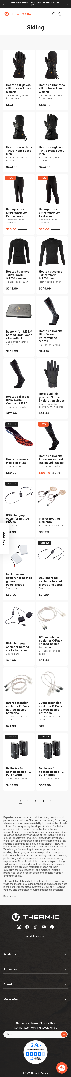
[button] (54, 14)
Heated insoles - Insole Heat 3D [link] (17, 461)
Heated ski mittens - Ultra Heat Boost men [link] (19, 150)
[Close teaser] (9, 522)
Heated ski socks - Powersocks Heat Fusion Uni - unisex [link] (51, 459)
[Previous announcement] (3, 4)
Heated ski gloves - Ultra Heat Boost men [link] (51, 150)
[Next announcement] (67, 4)
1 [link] (20, 801)
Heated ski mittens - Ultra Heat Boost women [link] (52, 88)
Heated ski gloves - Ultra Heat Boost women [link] (18, 88)
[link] (59, 14)
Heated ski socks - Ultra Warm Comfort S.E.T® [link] (18, 400)
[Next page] (50, 801)
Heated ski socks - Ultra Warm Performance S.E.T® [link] (51, 336)
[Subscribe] (64, 1034)
